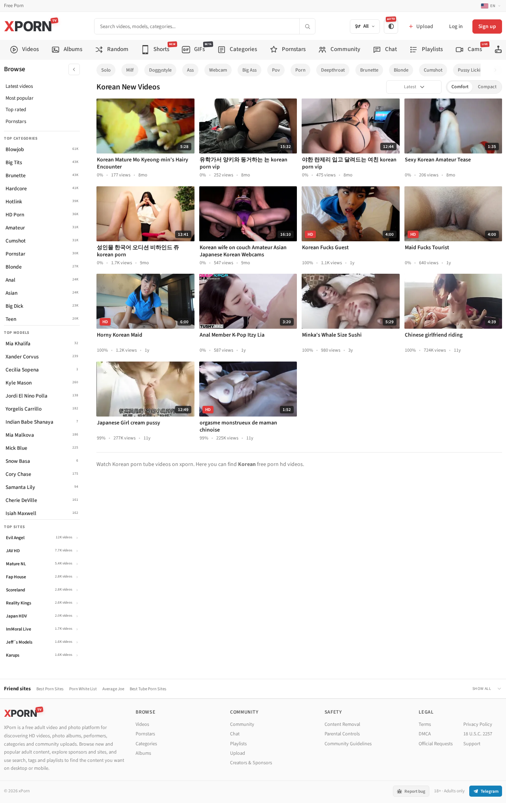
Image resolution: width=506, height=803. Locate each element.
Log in (456, 26)
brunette (369, 70)
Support (471, 743)
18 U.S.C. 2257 (477, 733)
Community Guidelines (348, 743)
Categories (146, 743)
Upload (237, 753)
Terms (425, 724)
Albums (143, 753)
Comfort (459, 86)
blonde (401, 70)
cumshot (433, 70)
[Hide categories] (74, 69)
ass (190, 70)
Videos (142, 724)
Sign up (487, 26)
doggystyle (160, 70)
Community (242, 724)
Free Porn (14, 5)
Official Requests (436, 743)
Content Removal (342, 724)
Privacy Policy (477, 724)
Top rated (16, 109)
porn (300, 70)
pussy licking (471, 70)
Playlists (238, 743)
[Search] (307, 26)
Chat (235, 733)
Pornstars (16, 121)
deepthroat (333, 70)
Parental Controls (342, 733)
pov (276, 70)
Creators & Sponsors (251, 762)
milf (130, 70)
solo (106, 70)
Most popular (20, 98)
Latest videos (19, 86)
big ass (249, 70)
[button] (497, 70)
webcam (218, 70)
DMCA (425, 733)
